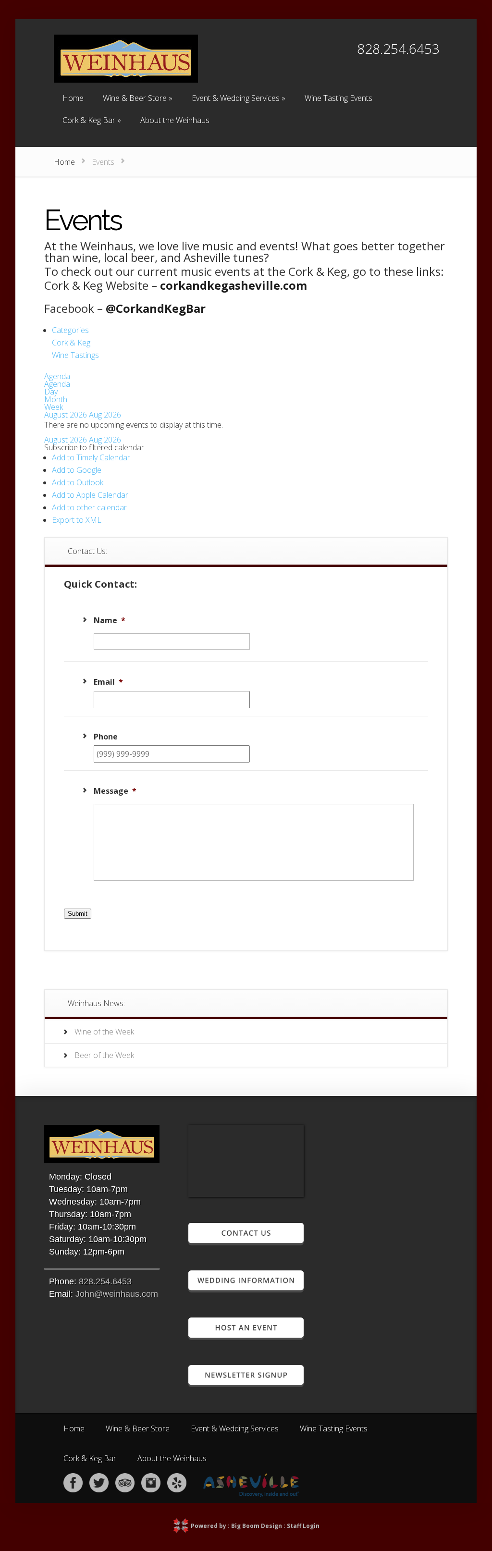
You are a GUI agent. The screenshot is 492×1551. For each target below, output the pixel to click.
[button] (94, 447)
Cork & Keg (71, 342)
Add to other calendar (89, 507)
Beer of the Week (104, 1055)
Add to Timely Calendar (91, 457)
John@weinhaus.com (116, 1294)
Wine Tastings (75, 355)
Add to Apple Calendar (90, 495)
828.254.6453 (105, 1281)
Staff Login (303, 1526)
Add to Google (76, 470)
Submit (77, 913)
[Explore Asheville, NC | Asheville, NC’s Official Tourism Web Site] (251, 1494)
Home (64, 162)
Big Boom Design (256, 1526)
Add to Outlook (77, 482)
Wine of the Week (104, 1031)
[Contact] (246, 1241)
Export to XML (76, 520)
